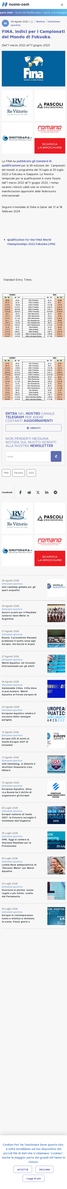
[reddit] (29, 492)
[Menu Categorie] (62, 4)
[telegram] (55, 492)
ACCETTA (22, 1169)
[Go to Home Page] (31, 21)
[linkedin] (46, 492)
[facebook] (20, 492)
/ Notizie (39, 21)
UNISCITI (35, 428)
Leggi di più (33, 1178)
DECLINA (44, 1169)
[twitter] (38, 492)
